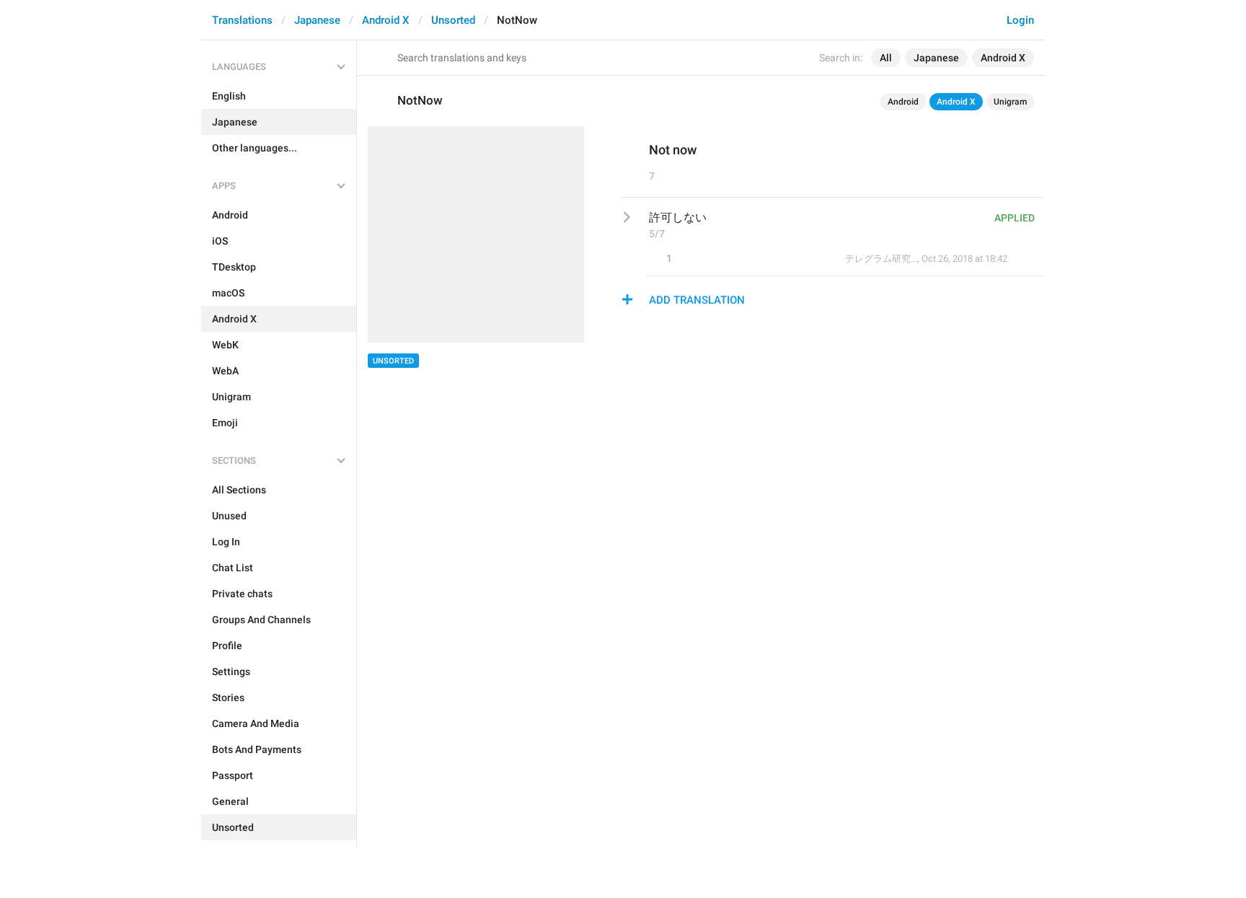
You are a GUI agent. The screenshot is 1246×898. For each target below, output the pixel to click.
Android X (386, 20)
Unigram (1010, 102)
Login (1020, 20)
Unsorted (453, 20)
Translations (242, 20)
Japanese (317, 20)
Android (903, 102)
